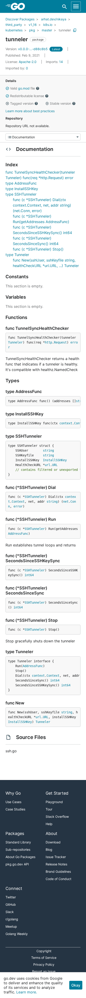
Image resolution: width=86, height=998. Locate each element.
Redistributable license (27, 96)
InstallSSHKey (55, 460)
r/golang (12, 919)
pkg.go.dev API (17, 864)
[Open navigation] (75, 6)
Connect (14, 888)
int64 (29, 575)
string (48, 450)
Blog (49, 849)
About (51, 833)
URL (55, 465)
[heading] (19, 6)
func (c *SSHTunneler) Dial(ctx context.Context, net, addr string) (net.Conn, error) (42, 205)
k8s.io (47, 25)
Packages (15, 833)
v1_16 (33, 25)
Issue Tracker (56, 857)
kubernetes (14, 30)
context (65, 423)
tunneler (65, 30)
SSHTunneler (35, 497)
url (47, 465)
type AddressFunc (21, 183)
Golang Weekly (17, 934)
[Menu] (43, 137)
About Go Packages (20, 857)
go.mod (24, 88)
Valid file (22, 88)
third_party (14, 25)
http (48, 342)
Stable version (60, 103)
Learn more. (26, 992)
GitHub (11, 904)
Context (18, 501)
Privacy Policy (43, 964)
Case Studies (15, 809)
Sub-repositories (18, 849)
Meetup (11, 926)
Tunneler (15, 342)
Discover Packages (20, 19)
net (66, 501)
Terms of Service (43, 958)
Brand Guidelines (58, 871)
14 (55, 62)
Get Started (57, 793)
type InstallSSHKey (22, 188)
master (47, 30)
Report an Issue (43, 971)
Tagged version (21, 103)
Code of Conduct (58, 879)
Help (49, 824)
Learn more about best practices (30, 111)
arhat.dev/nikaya (53, 19)
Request (60, 342)
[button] (7, 88)
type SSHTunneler (21, 194)
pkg (32, 30)
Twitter (11, 897)
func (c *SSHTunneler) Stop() (38, 249)
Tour (49, 809)
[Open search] (64, 6)
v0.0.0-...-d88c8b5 (27, 49)
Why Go (13, 793)
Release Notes (56, 864)
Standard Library (18, 842)
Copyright (43, 951)
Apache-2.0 (27, 62)
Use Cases (13, 802)
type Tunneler (17, 254)
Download (53, 842)
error (18, 506)
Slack (10, 912)
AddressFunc (18, 533)
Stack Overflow (57, 816)
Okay (75, 985)
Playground (54, 802)
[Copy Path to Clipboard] (75, 30)
